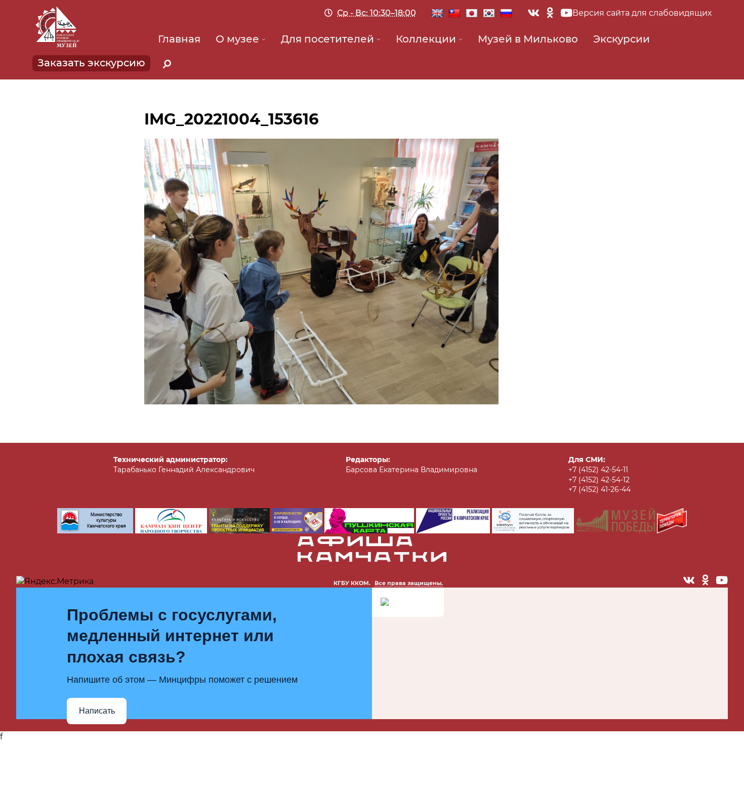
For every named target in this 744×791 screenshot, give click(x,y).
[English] (437, 14)
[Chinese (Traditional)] (454, 14)
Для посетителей (327, 39)
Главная (179, 39)
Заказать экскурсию (91, 63)
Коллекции (426, 39)
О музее (237, 39)
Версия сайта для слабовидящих (642, 13)
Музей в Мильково (528, 39)
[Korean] (489, 14)
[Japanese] (472, 14)
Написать (97, 710)
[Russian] (506, 14)
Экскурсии (621, 39)
